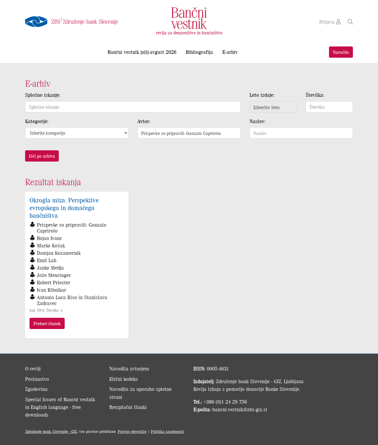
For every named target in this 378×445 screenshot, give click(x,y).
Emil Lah (46, 260)
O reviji (33, 368)
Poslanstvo (37, 378)
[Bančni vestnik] (189, 17)
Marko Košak (51, 245)
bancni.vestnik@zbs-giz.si (239, 409)
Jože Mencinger (54, 275)
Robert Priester (53, 282)
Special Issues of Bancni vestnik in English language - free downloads (60, 407)
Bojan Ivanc (49, 238)
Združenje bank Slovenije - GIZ (51, 431)
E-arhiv (230, 52)
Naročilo (341, 52)
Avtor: (143, 121)
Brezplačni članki (128, 407)
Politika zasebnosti (167, 431)
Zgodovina (36, 389)
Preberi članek (47, 323)
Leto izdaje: (262, 94)
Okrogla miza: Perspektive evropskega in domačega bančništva (64, 207)
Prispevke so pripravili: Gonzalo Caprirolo (71, 227)
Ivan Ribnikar (51, 290)
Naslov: (257, 121)
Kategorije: (36, 121)
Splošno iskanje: (42, 94)
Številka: (315, 94)
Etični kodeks (123, 378)
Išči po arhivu (42, 156)
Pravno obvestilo (132, 431)
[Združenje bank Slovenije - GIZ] (76, 21)
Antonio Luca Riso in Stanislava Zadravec (72, 300)
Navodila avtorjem (129, 368)
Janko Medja (50, 267)
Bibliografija (199, 52)
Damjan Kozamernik (59, 253)
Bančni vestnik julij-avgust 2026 (141, 52)
